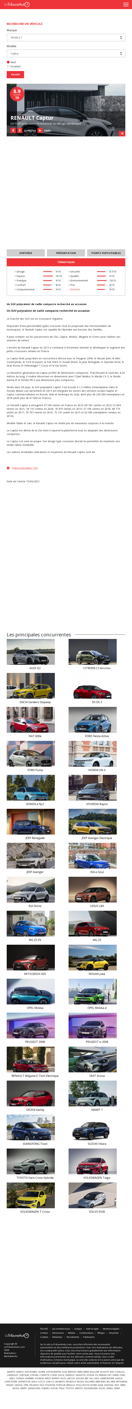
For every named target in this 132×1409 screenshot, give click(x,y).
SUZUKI (54, 1388)
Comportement (25, 289)
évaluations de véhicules (109, 1347)
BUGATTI (104, 1372)
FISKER (116, 1375)
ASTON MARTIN (53, 1372)
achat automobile (90, 1362)
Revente (74, 289)
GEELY (12, 1378)
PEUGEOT (34, 1385)
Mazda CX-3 (102, 376)
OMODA (18, 1385)
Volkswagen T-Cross (36, 365)
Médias (71, 1333)
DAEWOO (70, 1375)
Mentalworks (10, 1356)
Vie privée (114, 1333)
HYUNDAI (39, 1378)
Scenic (96, 336)
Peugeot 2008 (84, 358)
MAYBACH (71, 1382)
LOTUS (41, 1382)
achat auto (87, 1353)
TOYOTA (69, 1388)
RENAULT (70, 1385)
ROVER (93, 1385)
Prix (72, 285)
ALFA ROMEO (31, 1372)
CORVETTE (44, 1375)
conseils (56, 1362)
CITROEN (34, 1375)
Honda (25, 380)
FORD (122, 1375)
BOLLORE (94, 1372)
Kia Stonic (61, 365)
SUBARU (45, 1388)
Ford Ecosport (34, 362)
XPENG (109, 1388)
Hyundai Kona (112, 362)
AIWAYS (20, 1372)
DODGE (90, 1375)
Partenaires (89, 1337)
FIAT (109, 1375)
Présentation (66, 253)
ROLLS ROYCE (82, 1385)
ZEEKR (117, 1388)
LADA (96, 1378)
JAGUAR (80, 1378)
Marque (12, 30)
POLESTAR (50, 1385)
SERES (122, 1385)
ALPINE (41, 1372)
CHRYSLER (24, 1375)
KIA (91, 1378)
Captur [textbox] (15, 53)
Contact (44, 1333)
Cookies (44, 1337)
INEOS (48, 1378)
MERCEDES (101, 1382)
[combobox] (66, 37)
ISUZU (63, 1378)
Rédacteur (57, 1337)
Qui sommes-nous (61, 1329)
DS (96, 1375)
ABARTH (11, 1372)
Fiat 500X (52, 362)
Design (20, 271)
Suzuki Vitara (70, 362)
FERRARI (102, 1375)
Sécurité (74, 271)
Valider (15, 74)
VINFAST (79, 1388)
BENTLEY (72, 1372)
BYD (112, 1372)
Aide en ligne (92, 1329)
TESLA (61, 1388)
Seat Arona (13, 365)
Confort (21, 285)
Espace (20, 276)
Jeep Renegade (91, 362)
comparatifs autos (54, 1350)
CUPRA (53, 1375)
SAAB (100, 1385)
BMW (80, 1372)
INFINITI (55, 1378)
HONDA (20, 1378)
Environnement (78, 280)
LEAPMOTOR (24, 1382)
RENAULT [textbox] (16, 37)
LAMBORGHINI (107, 1378)
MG (108, 1382)
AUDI (64, 1372)
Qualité (74, 276)
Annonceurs (58, 1333)
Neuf (13, 62)
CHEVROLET (12, 1375)
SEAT (116, 1385)
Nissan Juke (104, 358)
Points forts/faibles (106, 253)
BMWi (86, 1372)
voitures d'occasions (100, 1359)
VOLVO (101, 1388)
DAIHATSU (81, 1375)
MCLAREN (90, 1382)
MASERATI (60, 1382)
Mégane (83, 336)
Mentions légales (111, 1329)
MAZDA (80, 1382)
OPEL (26, 1385)
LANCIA (118, 1378)
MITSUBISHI (121, 1382)
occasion (84, 311)
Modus (73, 336)
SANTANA (108, 1385)
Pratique (21, 280)
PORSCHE (60, 1385)
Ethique (101, 1333)
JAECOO (71, 1378)
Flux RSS (44, 1329)
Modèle (11, 46)
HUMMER (29, 1378)
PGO (42, 1385)
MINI (113, 1382)
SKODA (15, 1388)
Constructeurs (86, 1333)
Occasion (15, 66)
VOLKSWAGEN (90, 1388)
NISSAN (9, 1385)
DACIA (61, 1375)
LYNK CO (50, 1382)
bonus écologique (65, 1359)
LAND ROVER (11, 1382)
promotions (79, 1347)
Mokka (86, 376)
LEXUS (34, 1382)
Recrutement (73, 1337)
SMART (23, 1388)
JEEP (87, 1378)
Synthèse (25, 253)
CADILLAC (120, 1372)
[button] (13, 130)
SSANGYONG (34, 1388)
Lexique (78, 1329)
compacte (52, 311)
